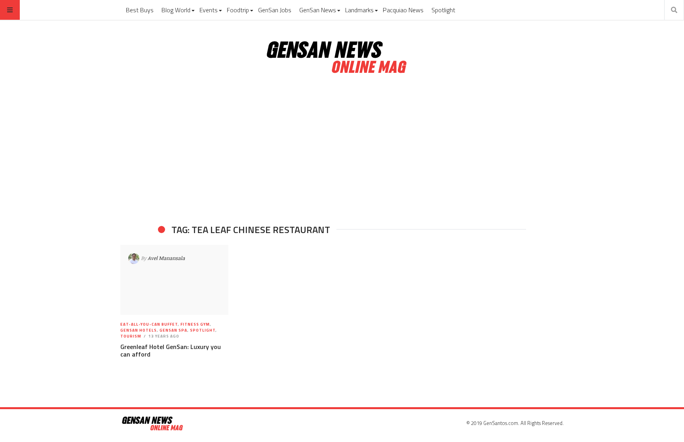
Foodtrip (238, 10)
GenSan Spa (173, 330)
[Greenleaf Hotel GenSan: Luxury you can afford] (174, 280)
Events (209, 10)
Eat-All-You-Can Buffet (149, 324)
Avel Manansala (166, 258)
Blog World (176, 10)
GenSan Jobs (274, 10)
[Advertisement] (342, 149)
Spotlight (443, 10)
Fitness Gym (195, 324)
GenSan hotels (138, 330)
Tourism (130, 336)
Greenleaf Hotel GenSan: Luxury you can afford (170, 350)
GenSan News (317, 10)
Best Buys (140, 10)
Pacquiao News (403, 10)
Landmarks (359, 10)
